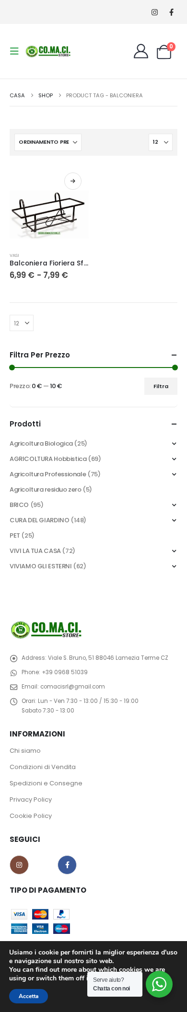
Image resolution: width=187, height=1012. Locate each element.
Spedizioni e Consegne (46, 783)
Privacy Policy (31, 799)
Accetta (28, 996)
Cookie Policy (31, 815)
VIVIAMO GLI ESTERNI (41, 566)
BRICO (19, 504)
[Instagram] (155, 12)
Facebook (67, 864)
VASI (14, 255)
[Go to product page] (49, 204)
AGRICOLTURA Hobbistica (48, 458)
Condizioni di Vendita (43, 766)
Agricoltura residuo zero (46, 489)
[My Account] (141, 51)
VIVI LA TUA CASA (35, 550)
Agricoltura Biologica (41, 443)
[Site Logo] (49, 51)
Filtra (160, 386)
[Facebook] (171, 12)
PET (15, 535)
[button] (17, 51)
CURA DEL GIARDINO (39, 520)
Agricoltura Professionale (48, 474)
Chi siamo (25, 750)
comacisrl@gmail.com (72, 686)
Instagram (19, 864)
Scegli (73, 181)
